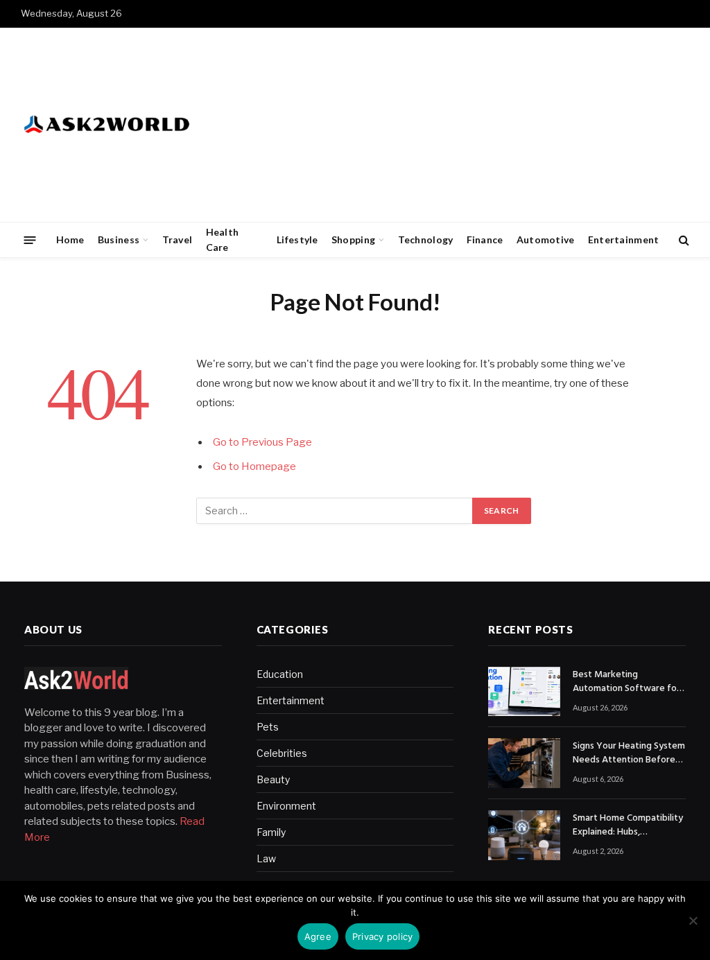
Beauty (273, 779)
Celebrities (282, 753)
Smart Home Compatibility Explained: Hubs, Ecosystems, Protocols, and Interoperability (628, 825)
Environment (286, 806)
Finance (485, 239)
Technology (425, 239)
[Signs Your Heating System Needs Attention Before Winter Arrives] (524, 763)
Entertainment (623, 239)
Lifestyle (297, 239)
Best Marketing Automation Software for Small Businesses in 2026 (626, 682)
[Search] (682, 240)
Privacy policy (382, 936)
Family (271, 832)
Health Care (222, 239)
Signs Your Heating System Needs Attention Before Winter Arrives (629, 753)
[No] (693, 920)
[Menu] (30, 239)
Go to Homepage (254, 466)
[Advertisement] (436, 125)
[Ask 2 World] (135, 124)
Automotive (546, 239)
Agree (317, 936)
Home (70, 239)
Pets (268, 727)
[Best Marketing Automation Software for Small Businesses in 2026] (524, 692)
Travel (177, 239)
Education (280, 674)
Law (266, 858)
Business (118, 239)
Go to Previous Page (262, 442)
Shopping (353, 239)
